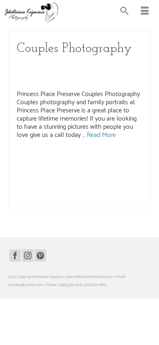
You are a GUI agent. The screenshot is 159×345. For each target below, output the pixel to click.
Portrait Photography (107, 72)
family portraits (124, 165)
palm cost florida (134, 173)
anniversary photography (41, 156)
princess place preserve (124, 182)
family (37, 165)
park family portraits (33, 182)
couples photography (115, 156)
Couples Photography (113, 63)
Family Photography (35, 72)
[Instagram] (27, 255)
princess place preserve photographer (47, 191)
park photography (65, 182)
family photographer (60, 165)
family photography (94, 165)
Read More (101, 135)
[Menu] (145, 12)
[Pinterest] (40, 255)
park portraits (92, 182)
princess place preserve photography (109, 191)
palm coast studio (105, 173)
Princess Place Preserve (38, 80)
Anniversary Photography (67, 63)
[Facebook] (15, 255)
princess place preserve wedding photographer (55, 199)
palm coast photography (70, 173)
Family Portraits (70, 72)
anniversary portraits (80, 156)
